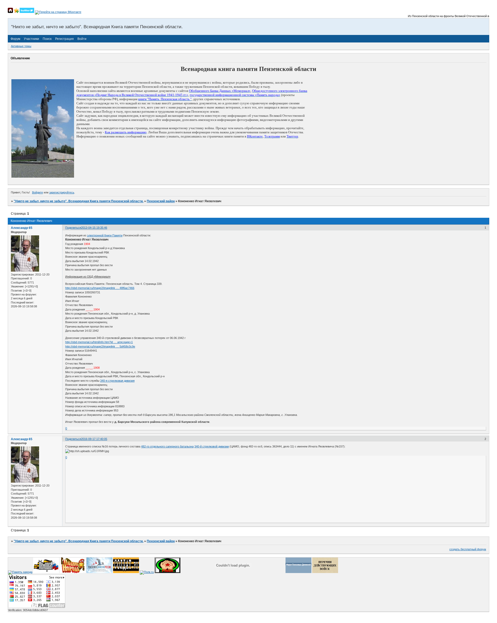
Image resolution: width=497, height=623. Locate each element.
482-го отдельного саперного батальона (167, 446)
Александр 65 (21, 228)
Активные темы (21, 46)
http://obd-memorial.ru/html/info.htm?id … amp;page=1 (99, 342)
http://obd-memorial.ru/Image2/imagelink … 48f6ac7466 (99, 287)
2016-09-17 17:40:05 (94, 438)
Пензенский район (161, 201)
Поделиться (73, 227)
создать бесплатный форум (467, 549)
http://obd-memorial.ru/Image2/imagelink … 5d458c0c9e (100, 346)
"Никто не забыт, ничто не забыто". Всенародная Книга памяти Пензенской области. (78, 201)
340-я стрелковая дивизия (117, 380)
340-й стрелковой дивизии (211, 446)
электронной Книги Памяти (104, 235)
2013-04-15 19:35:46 (94, 227)
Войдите (37, 192)
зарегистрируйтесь (61, 192)
